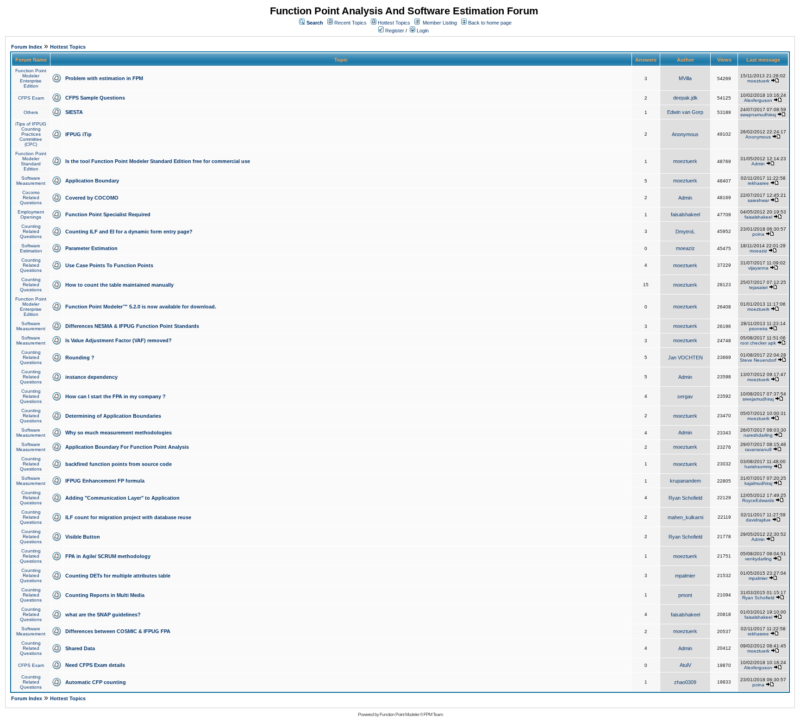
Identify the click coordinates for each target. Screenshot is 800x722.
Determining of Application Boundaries (113, 416)
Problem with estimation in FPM (104, 78)
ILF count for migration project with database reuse (128, 517)
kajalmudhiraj (758, 483)
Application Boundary (92, 180)
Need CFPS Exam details (95, 665)
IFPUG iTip (78, 134)
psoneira (758, 328)
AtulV (685, 665)
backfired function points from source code (118, 464)
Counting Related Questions (31, 231)
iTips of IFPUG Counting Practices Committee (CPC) (30, 134)
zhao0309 (685, 682)
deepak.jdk (685, 97)
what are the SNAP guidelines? (103, 614)
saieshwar (758, 200)
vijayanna (758, 267)
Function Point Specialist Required (107, 214)
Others (31, 112)
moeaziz (685, 248)
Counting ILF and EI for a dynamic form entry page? (129, 231)
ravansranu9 (758, 449)
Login (422, 30)
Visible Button (82, 537)
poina (758, 234)
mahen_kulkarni (685, 517)
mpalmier (685, 575)
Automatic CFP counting (95, 682)
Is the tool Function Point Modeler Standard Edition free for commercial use (157, 161)
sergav (685, 396)
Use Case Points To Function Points (109, 265)
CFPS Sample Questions (95, 97)
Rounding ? (79, 357)
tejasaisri (758, 287)
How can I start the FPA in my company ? (115, 396)
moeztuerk (758, 80)
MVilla (685, 78)
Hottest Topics (394, 22)
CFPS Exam (31, 97)
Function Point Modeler (399, 714)
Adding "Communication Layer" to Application (122, 498)
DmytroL (685, 231)
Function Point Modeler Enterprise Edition (30, 78)
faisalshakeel (685, 214)
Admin (758, 163)
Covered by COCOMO (92, 198)
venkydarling (758, 558)
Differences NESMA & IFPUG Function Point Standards (132, 326)
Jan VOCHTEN (685, 357)
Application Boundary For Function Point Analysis (127, 447)
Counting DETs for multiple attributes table (117, 575)
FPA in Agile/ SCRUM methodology (107, 556)
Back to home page (490, 22)
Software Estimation (31, 248)
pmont (685, 595)
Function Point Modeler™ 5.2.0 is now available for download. (140, 306)
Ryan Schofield (685, 498)
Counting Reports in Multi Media (104, 595)
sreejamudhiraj (758, 399)
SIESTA (74, 112)
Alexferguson (758, 100)
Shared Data (80, 648)
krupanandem (685, 480)
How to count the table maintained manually (119, 285)
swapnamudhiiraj (758, 114)
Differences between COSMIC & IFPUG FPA (117, 631)
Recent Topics (350, 22)
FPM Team (433, 714)
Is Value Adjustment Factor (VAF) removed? (118, 340)
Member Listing (440, 22)
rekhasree (758, 183)
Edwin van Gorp (685, 112)
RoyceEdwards (758, 500)
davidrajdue (758, 519)
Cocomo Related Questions (31, 197)
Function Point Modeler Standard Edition (30, 161)
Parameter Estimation (91, 248)
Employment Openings (31, 214)
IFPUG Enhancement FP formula (104, 480)
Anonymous (685, 134)
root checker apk (758, 342)
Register (394, 30)
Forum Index (26, 47)
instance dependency (91, 377)
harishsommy (758, 466)
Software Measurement (30, 181)
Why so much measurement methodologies (118, 432)
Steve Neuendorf (758, 360)
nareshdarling (758, 435)
